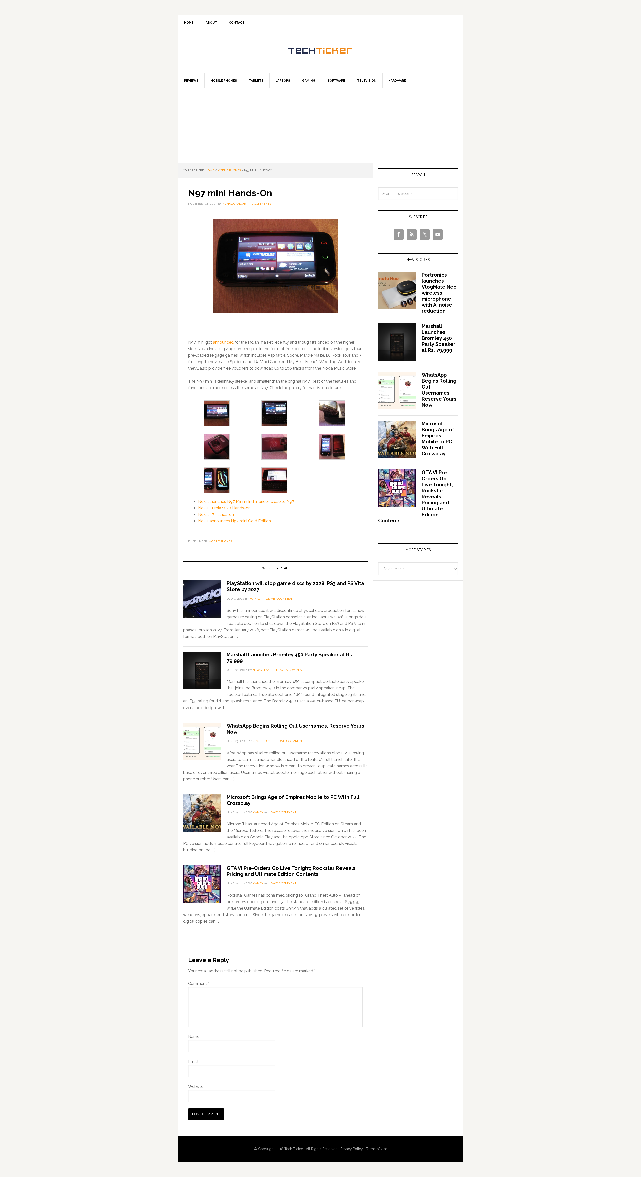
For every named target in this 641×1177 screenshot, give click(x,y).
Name (195, 1036)
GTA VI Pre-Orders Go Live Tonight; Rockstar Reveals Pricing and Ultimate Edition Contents (291, 871)
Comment (198, 983)
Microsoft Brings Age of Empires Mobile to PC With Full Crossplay (438, 439)
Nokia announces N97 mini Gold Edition (234, 521)
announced (223, 342)
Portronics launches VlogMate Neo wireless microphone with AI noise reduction (439, 293)
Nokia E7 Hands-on (216, 514)
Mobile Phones (220, 541)
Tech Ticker (320, 51)
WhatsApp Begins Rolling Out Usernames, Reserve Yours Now (439, 390)
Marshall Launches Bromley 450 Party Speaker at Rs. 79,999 (438, 338)
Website (195, 1086)
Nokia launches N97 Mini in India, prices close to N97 (246, 501)
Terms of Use (376, 1149)
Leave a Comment (280, 598)
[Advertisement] (320, 126)
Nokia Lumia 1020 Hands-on (224, 508)
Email (194, 1061)
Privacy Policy (351, 1149)
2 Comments (261, 203)
